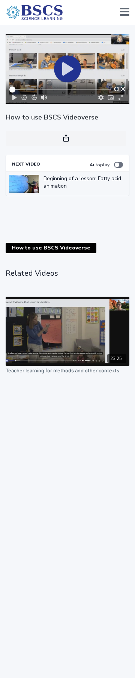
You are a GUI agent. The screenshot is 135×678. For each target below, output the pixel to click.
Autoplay (100, 165)
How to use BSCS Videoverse (51, 247)
